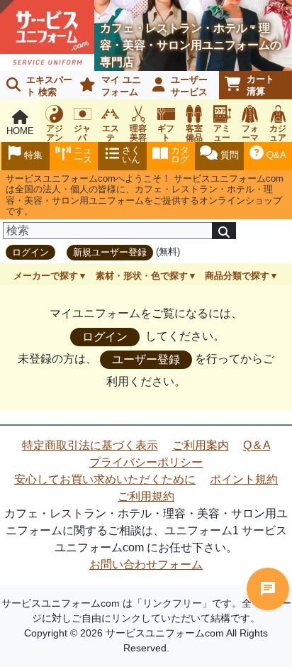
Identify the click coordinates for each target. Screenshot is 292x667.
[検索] (224, 230)
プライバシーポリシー (146, 462)
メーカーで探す (45, 275)
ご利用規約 (146, 496)
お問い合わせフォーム (146, 564)
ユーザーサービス (189, 86)
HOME (20, 131)
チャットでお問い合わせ (268, 589)
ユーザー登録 (146, 359)
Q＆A (257, 445)
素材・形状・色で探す (142, 275)
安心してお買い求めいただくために (105, 479)
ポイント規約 (244, 479)
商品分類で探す (237, 275)
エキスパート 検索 (49, 86)
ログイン (30, 252)
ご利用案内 (200, 445)
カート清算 (260, 85)
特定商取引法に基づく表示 (90, 445)
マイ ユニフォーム (121, 86)
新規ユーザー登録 (110, 252)
